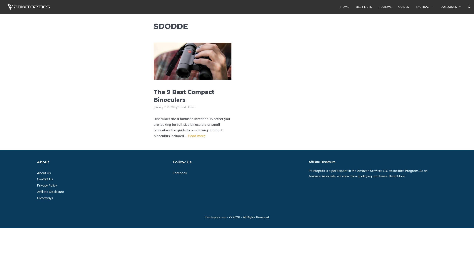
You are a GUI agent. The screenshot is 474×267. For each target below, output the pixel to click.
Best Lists (364, 7)
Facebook (180, 173)
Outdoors (448, 7)
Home (344, 7)
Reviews (385, 7)
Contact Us (45, 179)
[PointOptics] (27, 7)
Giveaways (45, 198)
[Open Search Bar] (469, 7)
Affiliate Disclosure (50, 192)
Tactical (422, 7)
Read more (196, 136)
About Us (44, 173)
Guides (403, 7)
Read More (397, 176)
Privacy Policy (47, 185)
